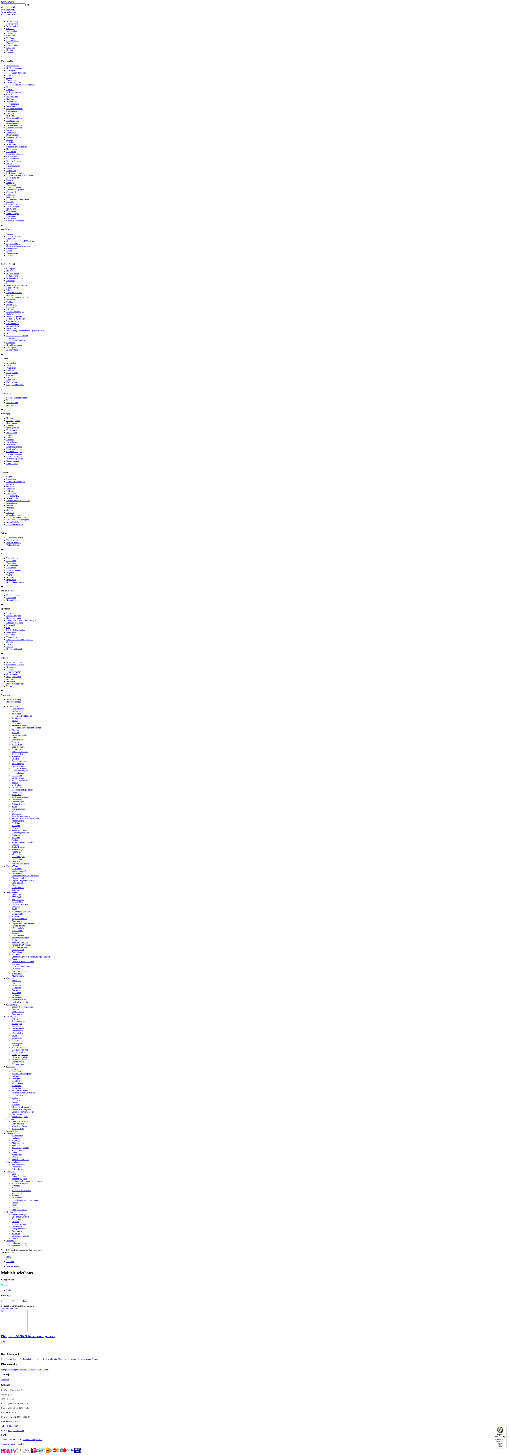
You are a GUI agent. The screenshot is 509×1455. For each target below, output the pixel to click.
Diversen (10, 87)
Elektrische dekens (14, 447)
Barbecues (10, 99)
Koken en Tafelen (13, 187)
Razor (8, 644)
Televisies (10, 338)
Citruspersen (11, 156)
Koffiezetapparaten (14, 68)
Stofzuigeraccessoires (15, 173)
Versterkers (11, 368)
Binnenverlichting (13, 702)
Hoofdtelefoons (12, 300)
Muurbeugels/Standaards (16, 285)
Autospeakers (12, 372)
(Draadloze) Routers (14, 515)
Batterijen (10, 182)
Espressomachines (14, 118)
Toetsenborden (12, 496)
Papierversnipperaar (14, 524)
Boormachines (12, 402)
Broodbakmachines (14, 108)
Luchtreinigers (12, 130)
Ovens (9, 94)
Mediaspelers (11, 304)
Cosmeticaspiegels (14, 451)
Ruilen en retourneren (27, 1369)
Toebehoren (11, 597)
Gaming (9, 510)
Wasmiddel (11, 185)
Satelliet (9, 283)
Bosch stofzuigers (19, 73)
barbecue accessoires (15, 221)
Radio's (9, 314)
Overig (9, 477)
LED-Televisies (18, 340)
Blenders (10, 116)
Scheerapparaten (13, 420)
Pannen (9, 139)
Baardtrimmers (12, 461)
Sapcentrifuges (12, 159)
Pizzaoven (10, 194)
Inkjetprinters (11, 491)
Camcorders (11, 234)
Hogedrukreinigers (14, 662)
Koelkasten (11, 560)
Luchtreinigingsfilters (15, 190)
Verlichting (11, 52)
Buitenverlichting (13, 699)
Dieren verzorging (14, 456)
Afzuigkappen (12, 565)
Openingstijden (35, 1359)
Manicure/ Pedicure (14, 449)
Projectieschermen (14, 292)
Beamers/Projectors (14, 278)
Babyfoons (11, 106)
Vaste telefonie (12, 66)
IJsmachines (11, 144)
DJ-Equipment (12, 309)
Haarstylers (11, 444)
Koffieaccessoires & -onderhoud (19, 175)
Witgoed (9, 43)
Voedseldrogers (12, 213)
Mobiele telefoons (13, 542)
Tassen (9, 435)
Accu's (9, 251)
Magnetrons (11, 572)
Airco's (9, 77)
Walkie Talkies (12, 545)
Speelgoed (10, 48)
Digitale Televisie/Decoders (17, 297)
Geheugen (10, 486)
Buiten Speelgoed (13, 616)
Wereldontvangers (13, 321)
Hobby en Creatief (14, 649)
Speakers (10, 307)
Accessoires (11, 239)
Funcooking (11, 216)
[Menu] (504, 1426)
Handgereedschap (13, 676)
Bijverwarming (12, 135)
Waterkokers (11, 101)
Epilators (10, 440)
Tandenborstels (12, 430)
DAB (8, 365)
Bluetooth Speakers (14, 316)
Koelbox (10, 197)
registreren (11, 12)
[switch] (500, 1445)
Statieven (10, 255)
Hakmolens (11, 209)
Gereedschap (11, 31)
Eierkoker (10, 180)
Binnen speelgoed (13, 618)
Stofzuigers (11, 70)
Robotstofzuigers (13, 161)
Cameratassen (12, 248)
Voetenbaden (11, 442)
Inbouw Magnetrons (14, 570)
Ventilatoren (11, 132)
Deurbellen (11, 218)
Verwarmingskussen (14, 459)
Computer (10, 36)
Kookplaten (11, 568)
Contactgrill (11, 192)
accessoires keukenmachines (23, 85)
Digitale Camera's (13, 236)
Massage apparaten (14, 454)
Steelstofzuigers (12, 204)
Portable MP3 (12, 276)
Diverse (9, 642)
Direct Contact (43, 1369)
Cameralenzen (12, 253)
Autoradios (11, 363)
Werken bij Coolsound (19, 1359)
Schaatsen (10, 635)
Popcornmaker (12, 178)
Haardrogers (11, 423)
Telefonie (10, 38)
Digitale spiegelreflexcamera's (18, 246)
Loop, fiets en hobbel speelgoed (19, 639)
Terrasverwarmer (13, 672)
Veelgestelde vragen (9, 1369)
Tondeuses (10, 425)
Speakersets (11, 493)
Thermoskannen (13, 166)
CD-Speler (10, 269)
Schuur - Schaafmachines (17, 398)
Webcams (10, 508)
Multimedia (11, 370)
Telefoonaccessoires (14, 538)
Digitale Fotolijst (13, 243)
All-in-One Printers (14, 498)
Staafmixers (11, 151)
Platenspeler (11, 347)
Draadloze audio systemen (17, 335)
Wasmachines (12, 558)
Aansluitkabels (12, 326)
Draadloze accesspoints (16, 517)
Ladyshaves (11, 437)
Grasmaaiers (11, 674)
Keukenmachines (13, 82)
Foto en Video (12, 24)
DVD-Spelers (12, 271)
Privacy (95, 1359)
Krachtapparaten (13, 595)
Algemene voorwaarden (81, 1359)
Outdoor (9, 50)
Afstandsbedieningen (15, 312)
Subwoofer (11, 375)
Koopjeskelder (12, 40)
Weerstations (11, 80)
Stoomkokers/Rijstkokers (16, 147)
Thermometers (12, 463)
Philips (9, 1290)
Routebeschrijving (50, 1359)
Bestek (9, 163)
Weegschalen (11, 432)
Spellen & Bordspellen (15, 630)
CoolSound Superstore (32, 1439)
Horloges (10, 418)
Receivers (10, 280)
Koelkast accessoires (15, 582)
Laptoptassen (11, 503)
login (3, 12)
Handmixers (11, 149)
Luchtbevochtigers (14, 125)
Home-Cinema (12, 273)
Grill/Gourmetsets (13, 92)
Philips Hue (11, 171)
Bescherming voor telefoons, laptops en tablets (25, 331)
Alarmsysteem (12, 350)
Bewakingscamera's (14, 345)
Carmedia (10, 28)
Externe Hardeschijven (15, 481)
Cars (8, 627)
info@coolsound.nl (16, 1430)
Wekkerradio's (12, 302)
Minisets (9, 290)
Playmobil (10, 625)
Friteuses (10, 89)
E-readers (10, 512)
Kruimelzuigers (12, 123)
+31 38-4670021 (12, 1426)
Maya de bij (11, 632)
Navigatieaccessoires (15, 384)
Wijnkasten (11, 579)
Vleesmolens (11, 211)
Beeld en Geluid (13, 26)
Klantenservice (64, 1359)
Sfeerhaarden (11, 111)
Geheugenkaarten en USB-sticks (20, 241)
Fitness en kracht (13, 45)
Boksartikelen (12, 600)
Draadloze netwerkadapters (17, 520)
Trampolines (11, 637)
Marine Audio (12, 288)
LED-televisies (12, 323)
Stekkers (10, 202)
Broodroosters (12, 97)
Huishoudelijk (12, 21)
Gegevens (5, 1359)
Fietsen (9, 686)
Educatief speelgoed (14, 623)
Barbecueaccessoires (15, 684)
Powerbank (11, 479)
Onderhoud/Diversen (15, 665)
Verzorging (11, 33)
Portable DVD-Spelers (15, 319)
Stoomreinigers (12, 120)
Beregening (11, 667)
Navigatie (10, 377)
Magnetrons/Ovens (14, 137)
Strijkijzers (10, 75)
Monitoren (10, 489)
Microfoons (11, 328)
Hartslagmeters (12, 428)
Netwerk (10, 484)
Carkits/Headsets (13, 382)
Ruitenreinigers (12, 206)
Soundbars (10, 343)
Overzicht (5, 1380)
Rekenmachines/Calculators (18, 500)
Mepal (9, 168)
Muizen (9, 505)
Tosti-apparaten (12, 104)
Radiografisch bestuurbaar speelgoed (21, 620)
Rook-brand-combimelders (17, 199)
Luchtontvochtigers (14, 128)
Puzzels (9, 647)
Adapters (10, 333)
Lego (8, 613)
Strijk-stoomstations (14, 154)
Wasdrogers (11, 563)
